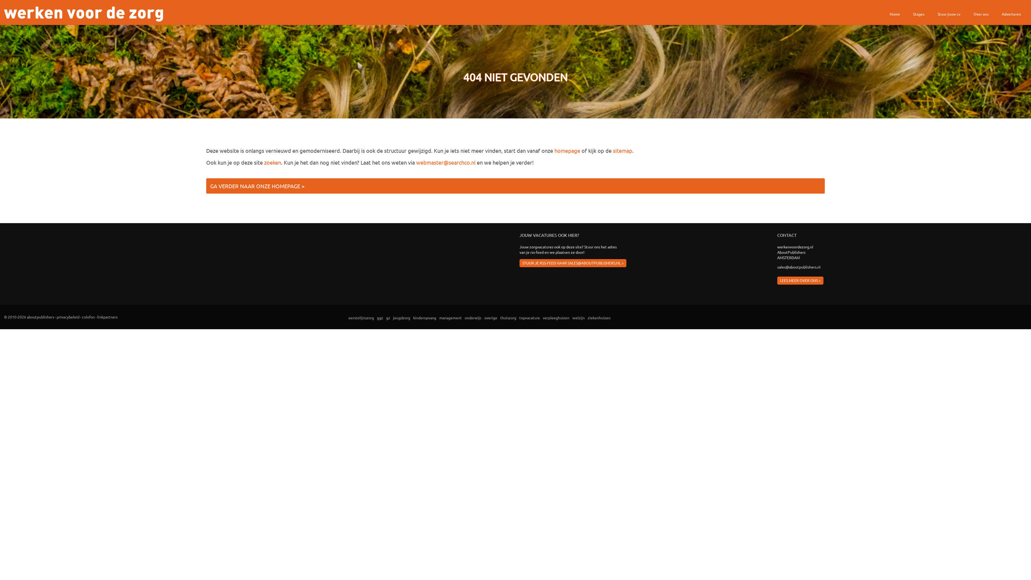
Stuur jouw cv (949, 14)
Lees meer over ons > (800, 280)
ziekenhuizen (599, 317)
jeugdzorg (401, 317)
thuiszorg (508, 317)
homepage (567, 150)
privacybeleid (68, 316)
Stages (918, 14)
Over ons (981, 14)
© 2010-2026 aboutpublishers (29, 316)
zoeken (272, 162)
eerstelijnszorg (361, 317)
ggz (380, 317)
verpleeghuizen (556, 317)
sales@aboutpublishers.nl (799, 266)
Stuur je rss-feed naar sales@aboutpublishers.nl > (573, 262)
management (450, 317)
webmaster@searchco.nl (445, 162)
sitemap (622, 150)
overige (490, 317)
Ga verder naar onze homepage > (257, 186)
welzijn (578, 317)
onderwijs (473, 317)
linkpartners (107, 316)
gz (388, 317)
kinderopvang (424, 317)
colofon (88, 316)
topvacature (529, 317)
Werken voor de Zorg (83, 13)
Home (895, 14)
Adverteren (1011, 14)
